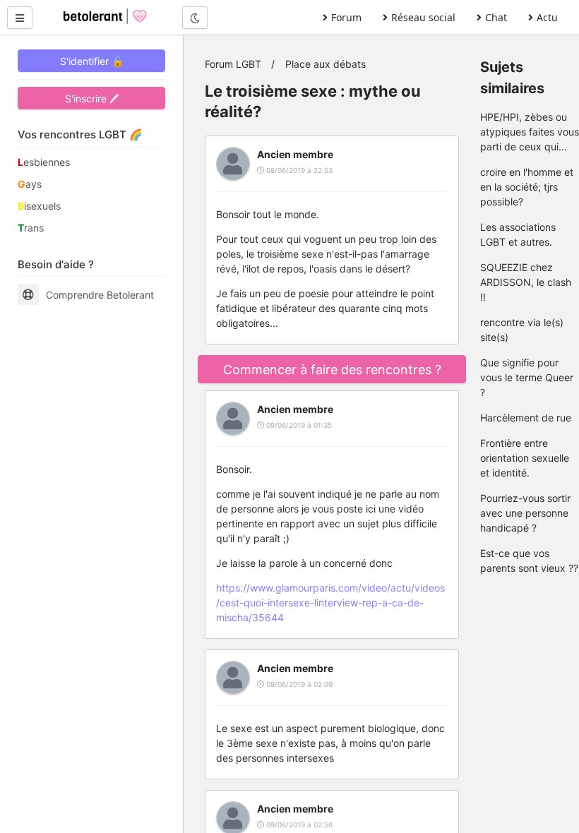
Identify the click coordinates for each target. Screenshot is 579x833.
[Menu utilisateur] (19, 17)
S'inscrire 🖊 (92, 98)
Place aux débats (325, 64)
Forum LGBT (233, 64)
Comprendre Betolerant (100, 295)
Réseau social (423, 17)
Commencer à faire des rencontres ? (332, 369)
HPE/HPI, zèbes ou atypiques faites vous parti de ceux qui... (529, 131)
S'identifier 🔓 (92, 61)
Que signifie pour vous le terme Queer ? (526, 377)
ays (30, 184)
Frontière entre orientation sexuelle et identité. (524, 458)
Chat (496, 17)
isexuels (39, 206)
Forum (346, 17)
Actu (547, 17)
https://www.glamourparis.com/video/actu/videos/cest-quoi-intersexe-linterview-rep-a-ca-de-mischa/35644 (330, 602)
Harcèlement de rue (525, 418)
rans (31, 228)
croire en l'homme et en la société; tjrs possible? (526, 187)
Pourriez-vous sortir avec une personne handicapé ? (525, 513)
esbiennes (44, 162)
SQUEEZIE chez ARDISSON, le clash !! (525, 282)
